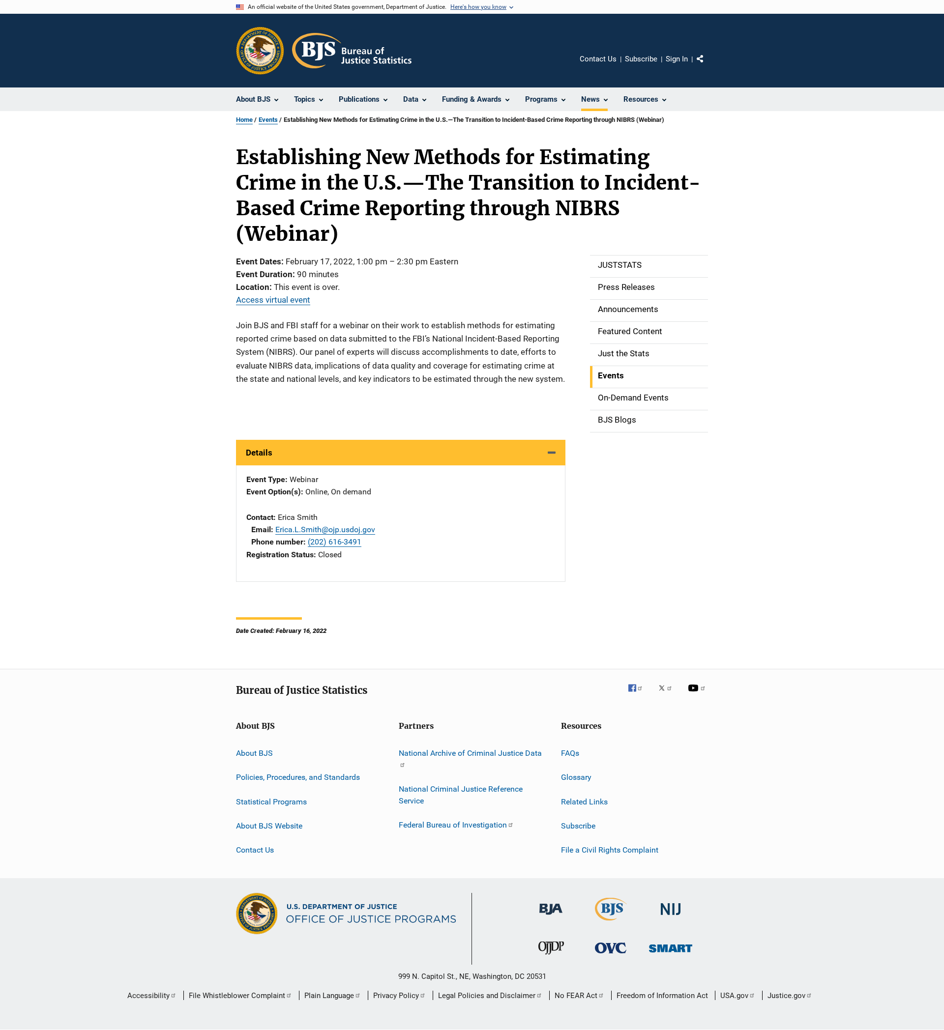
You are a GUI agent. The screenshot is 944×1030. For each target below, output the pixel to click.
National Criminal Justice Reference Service (461, 794)
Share (708, 66)
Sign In (677, 59)
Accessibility (148, 995)
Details (259, 453)
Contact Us (598, 59)
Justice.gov (786, 995)
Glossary (576, 777)
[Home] (352, 50)
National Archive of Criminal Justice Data (470, 753)
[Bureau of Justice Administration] (550, 916)
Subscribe (641, 59)
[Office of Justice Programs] (260, 51)
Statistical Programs (271, 801)
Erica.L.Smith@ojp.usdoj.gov (325, 529)
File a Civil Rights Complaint (609, 850)
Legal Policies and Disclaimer (486, 995)
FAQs (570, 753)
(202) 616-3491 (334, 541)
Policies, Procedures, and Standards (298, 777)
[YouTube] (698, 695)
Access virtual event (273, 300)
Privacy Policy (396, 995)
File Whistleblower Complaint (237, 995)
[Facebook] (639, 695)
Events (268, 119)
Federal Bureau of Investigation (453, 825)
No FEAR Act (576, 995)
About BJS (254, 753)
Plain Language (329, 995)
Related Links (584, 801)
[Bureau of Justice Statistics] (611, 922)
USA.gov (734, 995)
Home (244, 119)
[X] (668, 695)
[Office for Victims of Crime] (610, 955)
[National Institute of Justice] (670, 916)
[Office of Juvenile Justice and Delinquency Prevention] (551, 956)
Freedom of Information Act (662, 995)
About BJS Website (269, 825)
